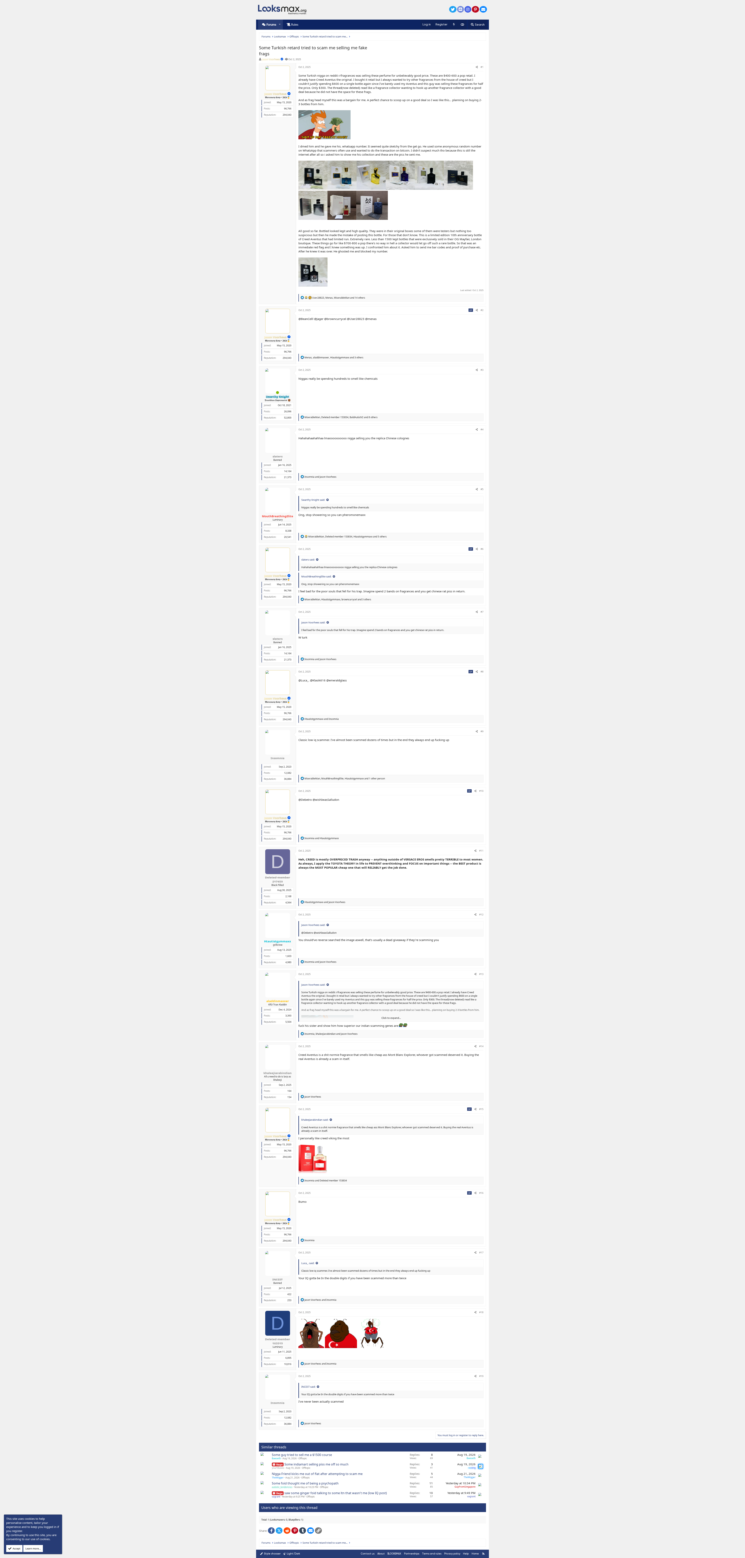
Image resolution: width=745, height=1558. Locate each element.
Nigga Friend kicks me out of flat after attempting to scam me (317, 1474)
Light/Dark (293, 1553)
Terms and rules (431, 1553)
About (381, 1553)
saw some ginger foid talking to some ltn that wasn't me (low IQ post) (335, 1493)
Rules (294, 24)
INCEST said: (308, 1386)
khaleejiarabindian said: (314, 1119)
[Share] (476, 67)
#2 (482, 310)
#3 (482, 370)
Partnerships (411, 1553)
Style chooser (272, 1553)
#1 (482, 67)
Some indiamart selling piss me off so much (316, 1464)
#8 (482, 671)
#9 (482, 731)
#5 (482, 489)
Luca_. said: (307, 1263)
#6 (482, 549)
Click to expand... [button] (391, 1018)
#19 (481, 1376)
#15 (481, 1109)
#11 (481, 850)
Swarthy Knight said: (313, 500)
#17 (481, 1252)
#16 (481, 1193)
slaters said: (308, 559)
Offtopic (302, 1458)
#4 (482, 429)
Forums (271, 24)
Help (466, 1553)
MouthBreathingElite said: (316, 576)
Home (475, 1553)
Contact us (367, 1553)
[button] (280, 24)
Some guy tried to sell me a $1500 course (302, 1455)
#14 (481, 1046)
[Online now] (277, 393)
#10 (481, 791)
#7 (482, 611)
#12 (481, 914)
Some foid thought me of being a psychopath (305, 1483)
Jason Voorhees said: (313, 622)
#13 (481, 974)
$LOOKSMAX (394, 1553)
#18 (481, 1312)
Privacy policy (452, 1553)
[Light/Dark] (462, 25)
